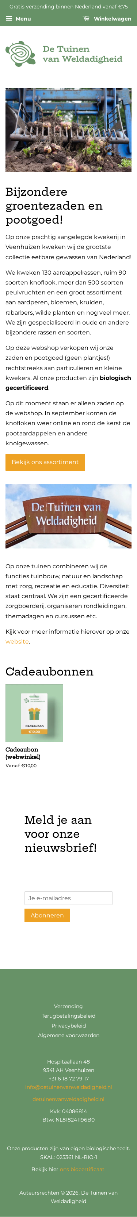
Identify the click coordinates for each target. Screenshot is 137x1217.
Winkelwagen (112, 18)
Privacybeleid (69, 1026)
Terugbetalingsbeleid (68, 1016)
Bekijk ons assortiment (45, 462)
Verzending (68, 1006)
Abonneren (47, 915)
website (17, 641)
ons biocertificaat (82, 1169)
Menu (22, 18)
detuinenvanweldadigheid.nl (68, 1099)
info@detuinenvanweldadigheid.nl (68, 1087)
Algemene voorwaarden (68, 1035)
